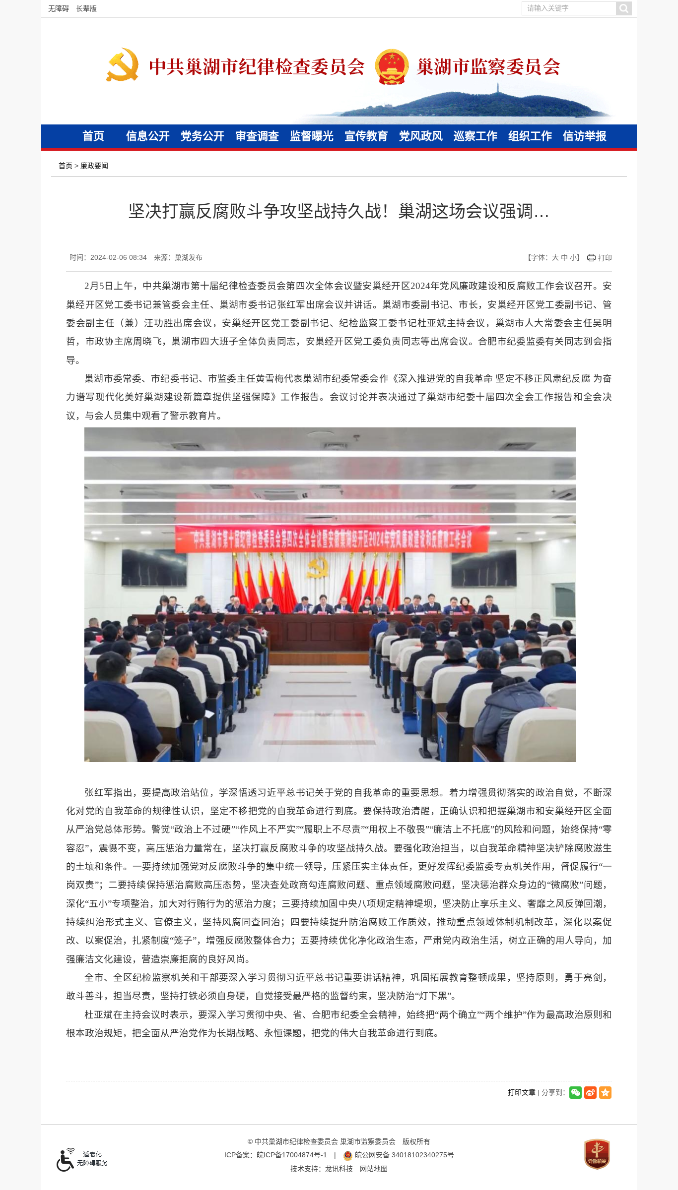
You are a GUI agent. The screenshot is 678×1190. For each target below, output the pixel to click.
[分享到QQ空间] (605, 1092)
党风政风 (421, 136)
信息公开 (148, 136)
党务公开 (202, 136)
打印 (605, 258)
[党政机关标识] (597, 1153)
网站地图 (374, 1169)
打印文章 (522, 1092)
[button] (623, 8)
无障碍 (58, 8)
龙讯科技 (339, 1169)
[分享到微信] (575, 1092)
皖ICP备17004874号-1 (292, 1155)
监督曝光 (312, 136)
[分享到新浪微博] (590, 1092)
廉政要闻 (94, 166)
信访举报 (585, 136)
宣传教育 (366, 136)
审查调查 (257, 136)
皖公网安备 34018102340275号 (403, 1155)
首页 (93, 136)
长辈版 (86, 8)
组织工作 (530, 136)
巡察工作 (475, 136)
